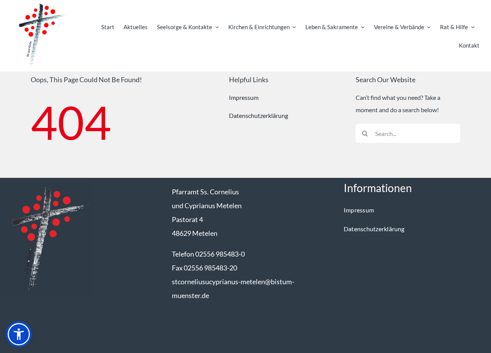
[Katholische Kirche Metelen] (46, 184)
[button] (19, 334)
